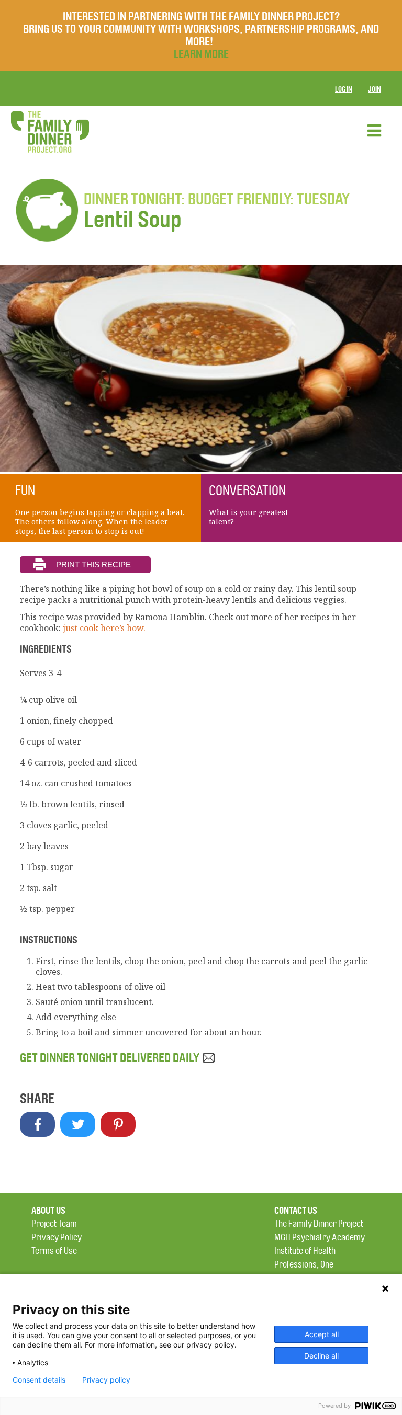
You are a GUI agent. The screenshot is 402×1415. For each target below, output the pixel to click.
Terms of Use (54, 1251)
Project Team (54, 1223)
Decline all (321, 1355)
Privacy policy (106, 1380)
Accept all (322, 1334)
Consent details (39, 1380)
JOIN (374, 89)
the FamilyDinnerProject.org (49, 132)
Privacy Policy (56, 1237)
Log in (343, 89)
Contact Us (295, 1210)
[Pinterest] (118, 1124)
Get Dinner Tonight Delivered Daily (111, 1058)
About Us (48, 1210)
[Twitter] (77, 1124)
